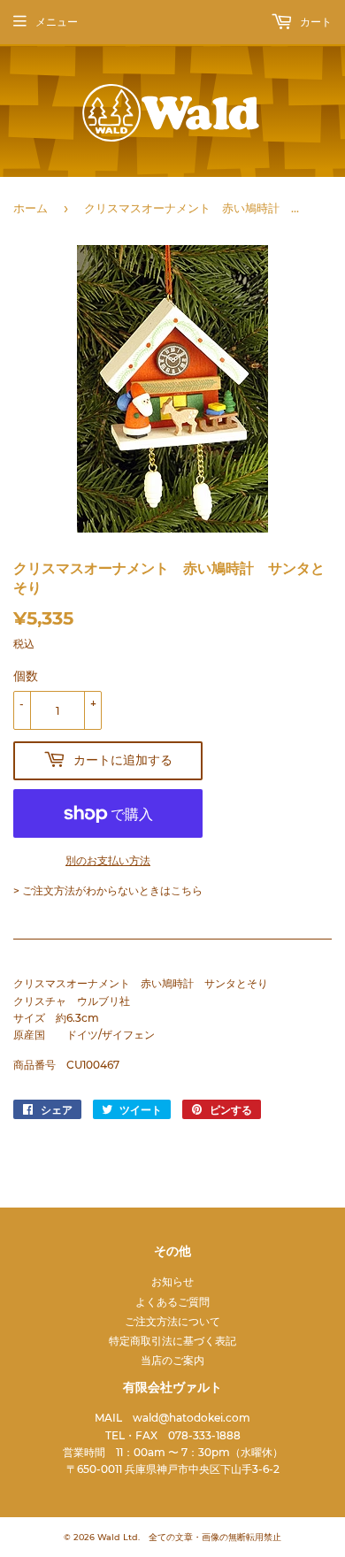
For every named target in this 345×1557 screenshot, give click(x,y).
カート (314, 21)
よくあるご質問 (172, 1301)
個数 (25, 676)
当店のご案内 (172, 1360)
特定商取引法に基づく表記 (172, 1340)
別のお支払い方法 (107, 860)
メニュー (56, 21)
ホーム (30, 208)
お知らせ (172, 1281)
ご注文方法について (172, 1321)
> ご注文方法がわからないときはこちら (108, 890)
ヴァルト (100, 113)
